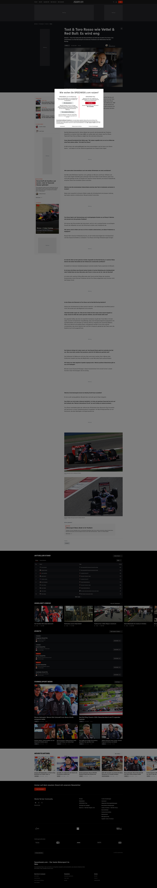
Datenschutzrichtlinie (77, 126)
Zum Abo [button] (90, 102)
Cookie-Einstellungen (93, 126)
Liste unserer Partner (90, 122)
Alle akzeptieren (68, 102)
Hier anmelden (90, 106)
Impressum (62, 126)
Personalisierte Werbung (68, 112)
